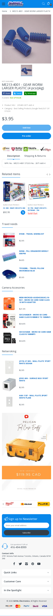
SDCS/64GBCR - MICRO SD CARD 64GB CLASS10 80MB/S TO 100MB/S (34, 316)
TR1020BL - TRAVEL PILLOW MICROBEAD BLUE (31, 269)
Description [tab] (13, 155)
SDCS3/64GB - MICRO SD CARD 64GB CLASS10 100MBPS (35, 333)
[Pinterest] (32, 564)
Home (4, 11)
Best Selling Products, (23, 108)
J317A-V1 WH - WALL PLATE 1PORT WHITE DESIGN (35, 362)
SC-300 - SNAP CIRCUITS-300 (14, 208)
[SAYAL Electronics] (16, 4)
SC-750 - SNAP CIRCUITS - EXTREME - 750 (37, 209)
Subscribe (26, 532)
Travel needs (9, 224)
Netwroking (9, 351)
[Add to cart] (23, 212)
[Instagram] (26, 564)
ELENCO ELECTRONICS (11, 205)
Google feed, (37, 108)
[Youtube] (38, 564)
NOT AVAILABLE (7, 81)
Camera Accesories (13, 287)
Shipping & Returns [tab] (35, 155)
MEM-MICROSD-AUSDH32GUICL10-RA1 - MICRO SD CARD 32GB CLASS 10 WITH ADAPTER (34, 299)
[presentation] (47, 174)
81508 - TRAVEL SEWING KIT (31, 234)
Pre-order (26, 136)
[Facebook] (14, 564)
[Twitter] (20, 564)
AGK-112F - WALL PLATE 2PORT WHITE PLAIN (33, 396)
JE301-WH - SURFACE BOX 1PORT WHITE (33, 379)
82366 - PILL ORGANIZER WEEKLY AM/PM (33, 252)
